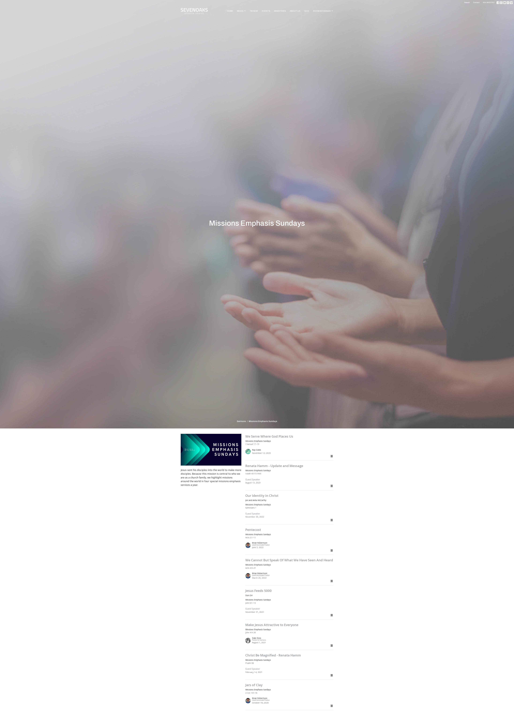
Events (266, 11)
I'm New (254, 11)
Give (306, 11)
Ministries (280, 11)
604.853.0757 (489, 2)
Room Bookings (322, 11)
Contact (476, 2)
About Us (295, 11)
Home (230, 11)
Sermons (241, 421)
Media (240, 11)
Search (467, 2)
